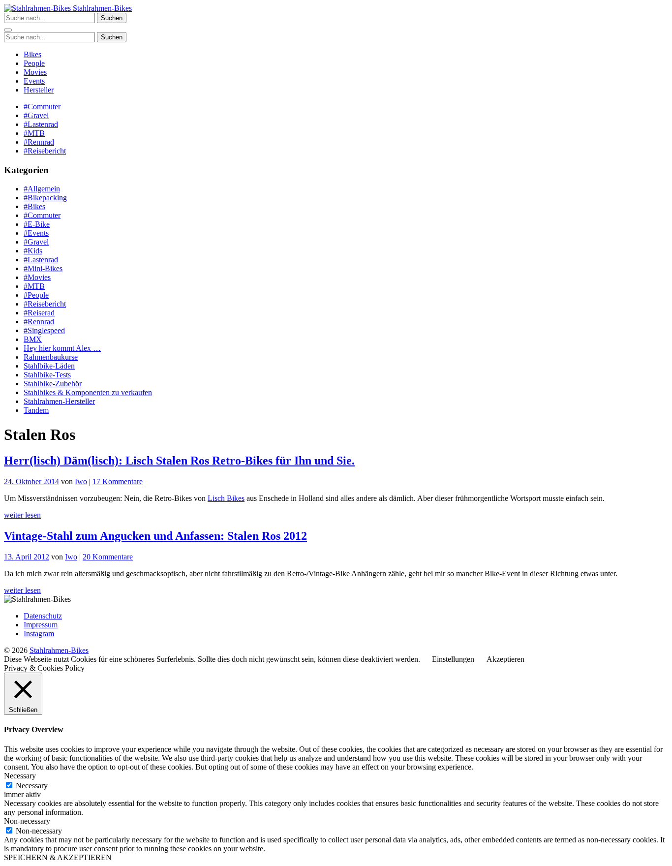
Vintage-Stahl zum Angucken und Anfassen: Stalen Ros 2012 (155, 535)
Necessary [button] (20, 776)
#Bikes (34, 206)
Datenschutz (43, 616)
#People (36, 295)
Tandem (36, 410)
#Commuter (42, 106)
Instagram (39, 633)
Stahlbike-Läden (49, 366)
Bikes (32, 54)
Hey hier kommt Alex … (62, 348)
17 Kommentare (117, 481)
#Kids (33, 251)
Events (34, 81)
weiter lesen (22, 515)
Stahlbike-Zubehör (53, 383)
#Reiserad (39, 313)
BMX (33, 339)
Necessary (32, 785)
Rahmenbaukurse (51, 357)
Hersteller (39, 90)
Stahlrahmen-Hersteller (59, 401)
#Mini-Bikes (43, 268)
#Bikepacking (45, 197)
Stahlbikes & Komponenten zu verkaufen (88, 392)
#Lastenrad (41, 124)
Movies (35, 72)
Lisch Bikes (226, 498)
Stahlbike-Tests (47, 375)
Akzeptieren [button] (505, 659)
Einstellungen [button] (453, 659)
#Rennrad (39, 142)
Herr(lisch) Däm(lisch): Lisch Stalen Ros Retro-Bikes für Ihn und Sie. (179, 460)
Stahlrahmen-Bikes (101, 8)
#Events (36, 233)
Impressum (41, 624)
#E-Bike (37, 224)
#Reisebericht (45, 151)
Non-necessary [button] (27, 821)
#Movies (37, 277)
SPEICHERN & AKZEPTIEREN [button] (58, 857)
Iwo (81, 481)
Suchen (111, 18)
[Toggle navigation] (8, 30)
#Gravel (36, 115)
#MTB (34, 133)
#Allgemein (42, 189)
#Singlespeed (44, 330)
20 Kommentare (108, 557)
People (34, 63)
